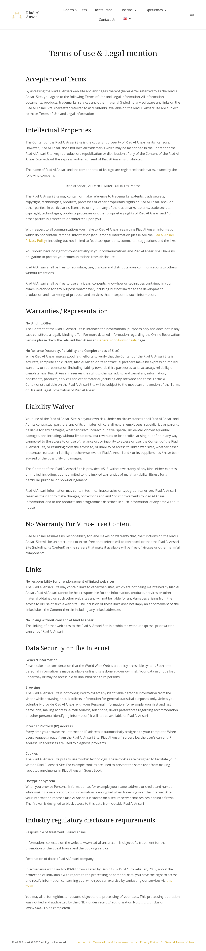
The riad (126, 10)
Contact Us (107, 19)
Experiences (154, 10)
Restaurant (103, 10)
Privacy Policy (149, 942)
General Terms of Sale (179, 942)
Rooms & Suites (75, 10)
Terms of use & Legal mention (113, 942)
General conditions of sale (117, 340)
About (82, 942)
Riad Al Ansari (33, 15)
